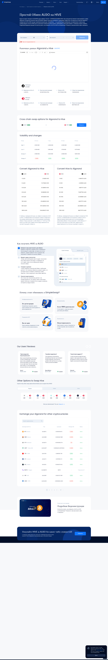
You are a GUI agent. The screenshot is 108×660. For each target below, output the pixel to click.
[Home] (19, 2)
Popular (30, 388)
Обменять (80, 533)
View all (61, 404)
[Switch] (47, 39)
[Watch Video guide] (35, 508)
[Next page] (63, 490)
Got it (96, 655)
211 (60, 489)
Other (78, 388)
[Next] (90, 346)
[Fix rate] (47, 36)
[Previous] (87, 346)
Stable (54, 388)
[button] (35, 251)
